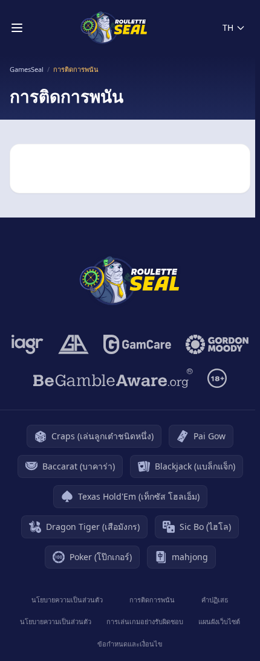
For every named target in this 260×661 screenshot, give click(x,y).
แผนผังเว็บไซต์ (219, 621)
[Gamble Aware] (113, 378)
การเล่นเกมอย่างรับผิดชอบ (144, 621)
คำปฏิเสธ (215, 599)
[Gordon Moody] (217, 344)
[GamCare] (137, 344)
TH (228, 27)
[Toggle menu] (17, 28)
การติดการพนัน (152, 599)
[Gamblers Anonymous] (73, 344)
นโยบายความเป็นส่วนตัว (67, 599)
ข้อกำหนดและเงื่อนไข (130, 643)
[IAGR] (27, 344)
